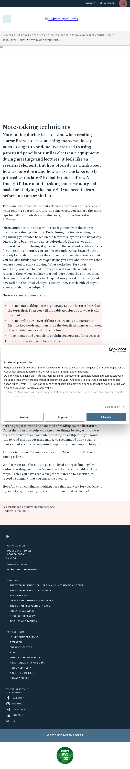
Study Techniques (14, 40)
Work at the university (25, 658)
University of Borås (16, 35)
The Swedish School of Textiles (30, 590)
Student (37, 35)
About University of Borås (27, 663)
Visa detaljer (112, 406)
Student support (57, 35)
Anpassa (63, 417)
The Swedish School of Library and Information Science (47, 585)
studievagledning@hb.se (38, 506)
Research (16, 642)
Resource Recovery (22, 616)
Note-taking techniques (44, 40)
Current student (21, 647)
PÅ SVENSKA (107, 3)
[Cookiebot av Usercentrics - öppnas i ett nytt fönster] (111, 349)
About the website (22, 673)
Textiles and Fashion (23, 621)
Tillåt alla (106, 417)
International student (25, 637)
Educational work (22, 611)
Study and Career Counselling (92, 35)
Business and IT (20, 596)
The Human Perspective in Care (30, 606)
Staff (13, 652)
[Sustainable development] (65, 755)
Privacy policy (19, 678)
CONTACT (90, 3)
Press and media (20, 668)
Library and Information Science (31, 601)
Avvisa (24, 417)
